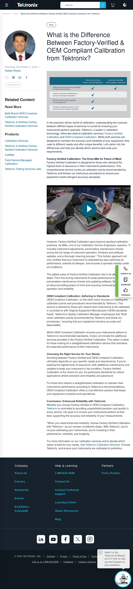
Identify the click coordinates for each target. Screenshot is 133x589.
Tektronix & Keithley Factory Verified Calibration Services (21, 123)
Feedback (68, 562)
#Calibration (13, 84)
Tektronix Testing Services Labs (23, 169)
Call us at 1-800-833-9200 (45, 562)
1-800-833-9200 (65, 473)
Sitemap (51, 556)
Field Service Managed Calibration (18, 162)
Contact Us (62, 481)
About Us (21, 473)
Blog (58, 519)
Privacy (64, 556)
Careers (20, 481)
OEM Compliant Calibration (81, 137)
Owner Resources (67, 510)
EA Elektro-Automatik (22, 508)
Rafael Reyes (13, 70)
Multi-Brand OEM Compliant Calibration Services (21, 115)
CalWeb (9, 155)
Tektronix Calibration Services (102, 444)
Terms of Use (79, 556)
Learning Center (65, 502)
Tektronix (52, 408)
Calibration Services (16, 141)
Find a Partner (111, 473)
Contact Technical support (67, 492)
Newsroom (22, 490)
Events (19, 498)
